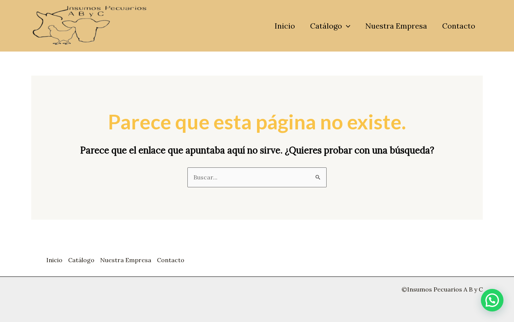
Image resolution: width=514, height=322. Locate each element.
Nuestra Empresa (396, 25)
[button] (346, 26)
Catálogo (326, 25)
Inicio (285, 25)
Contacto (458, 25)
